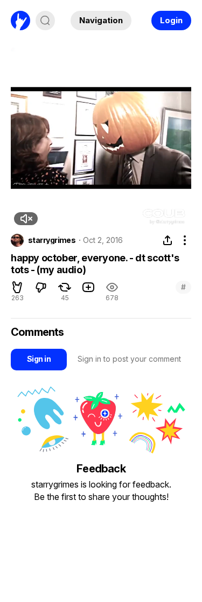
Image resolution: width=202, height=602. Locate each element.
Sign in (39, 358)
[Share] (167, 240)
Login (171, 20)
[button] (26, 218)
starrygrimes (51, 240)
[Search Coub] (45, 20)
